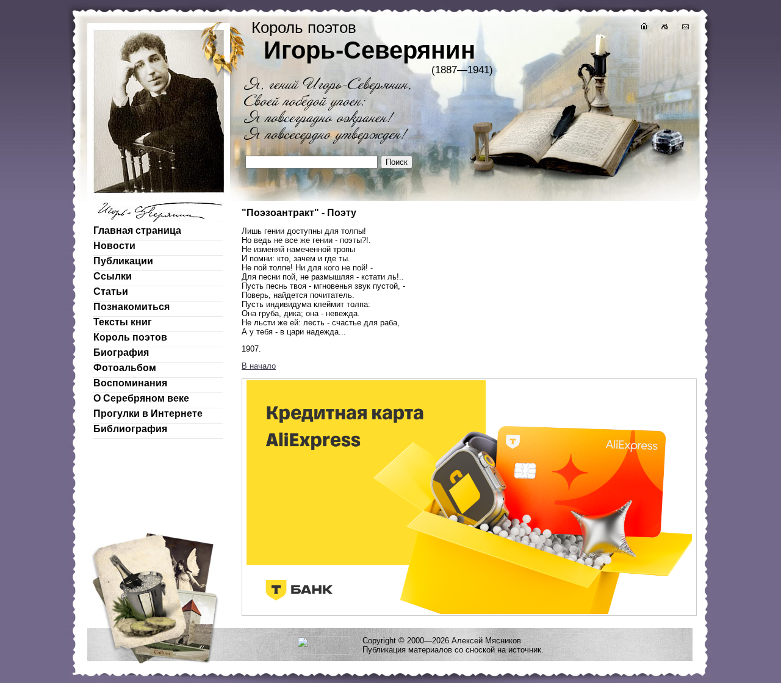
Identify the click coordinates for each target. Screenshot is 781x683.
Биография (121, 352)
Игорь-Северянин (369, 50)
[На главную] (643, 27)
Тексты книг (122, 322)
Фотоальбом (124, 368)
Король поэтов (130, 337)
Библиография (130, 429)
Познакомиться (131, 307)
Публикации (123, 261)
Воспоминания (130, 383)
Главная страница (137, 230)
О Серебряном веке (141, 398)
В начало (259, 365)
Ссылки (112, 276)
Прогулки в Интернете (148, 413)
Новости (114, 245)
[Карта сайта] (664, 27)
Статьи (110, 291)
